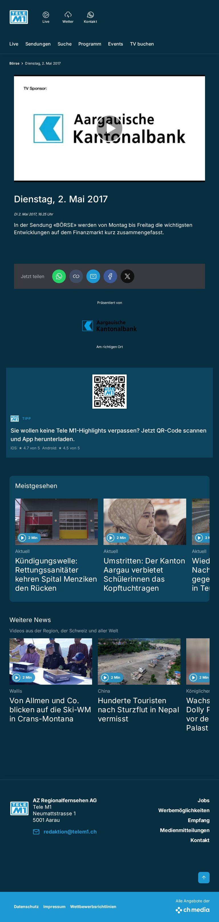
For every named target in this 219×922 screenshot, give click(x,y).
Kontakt (200, 840)
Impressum (54, 906)
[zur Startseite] (19, 17)
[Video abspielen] (109, 128)
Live (14, 44)
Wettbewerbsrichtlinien (93, 906)
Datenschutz (26, 906)
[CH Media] (193, 909)
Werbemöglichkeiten (184, 810)
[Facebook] (110, 276)
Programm (89, 44)
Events (115, 44)
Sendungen (38, 44)
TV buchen (142, 44)
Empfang (199, 820)
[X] (127, 276)
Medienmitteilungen (185, 830)
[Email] (93, 276)
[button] (76, 276)
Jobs (204, 800)
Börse (14, 63)
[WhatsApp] (59, 276)
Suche (65, 44)
